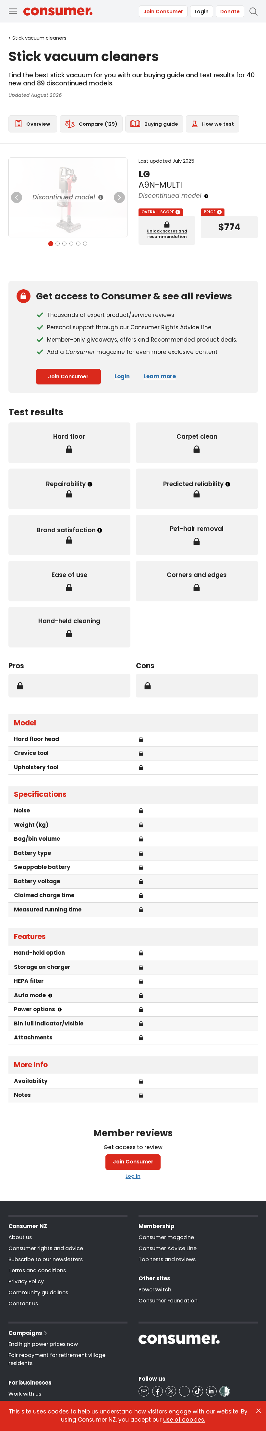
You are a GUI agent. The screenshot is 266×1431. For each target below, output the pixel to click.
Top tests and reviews (167, 1259)
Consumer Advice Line (168, 1248)
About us (20, 1237)
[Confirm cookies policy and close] (258, 1411)
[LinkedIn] (211, 1391)
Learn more (160, 376)
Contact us (23, 1303)
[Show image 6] (85, 244)
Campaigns (25, 1333)
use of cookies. (184, 1420)
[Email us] (144, 1391)
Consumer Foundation (168, 1300)
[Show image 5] (78, 244)
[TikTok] (197, 1391)
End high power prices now (43, 1344)
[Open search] (253, 11)
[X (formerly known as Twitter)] (170, 1391)
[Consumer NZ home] (57, 11)
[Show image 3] (64, 244)
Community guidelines (38, 1292)
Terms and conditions (37, 1270)
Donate (230, 11)
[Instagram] (184, 1391)
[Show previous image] (16, 197)
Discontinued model (63, 197)
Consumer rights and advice (45, 1248)
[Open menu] (12, 11)
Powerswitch (155, 1289)
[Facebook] (157, 1391)
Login (202, 11)
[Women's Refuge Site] (224, 1391)
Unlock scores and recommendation (167, 233)
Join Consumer (163, 11)
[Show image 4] (71, 244)
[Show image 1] (50, 243)
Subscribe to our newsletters (45, 1259)
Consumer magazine (166, 1237)
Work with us (24, 1394)
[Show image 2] (57, 244)
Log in (133, 1176)
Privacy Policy (26, 1281)
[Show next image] (119, 197)
